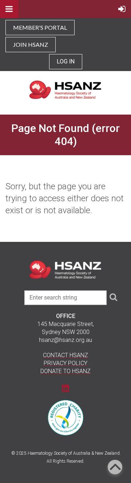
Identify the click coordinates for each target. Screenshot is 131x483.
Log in (66, 61)
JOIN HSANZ (30, 44)
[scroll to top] (115, 467)
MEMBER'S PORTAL (40, 27)
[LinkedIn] (65, 388)
